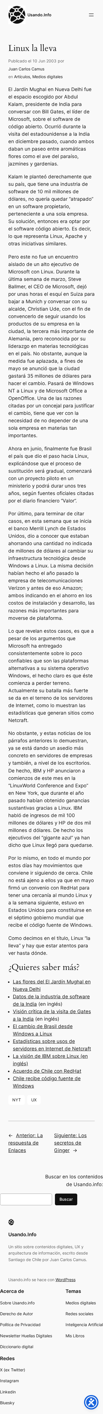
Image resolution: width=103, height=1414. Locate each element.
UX (34, 1099)
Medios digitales (47, 76)
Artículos (22, 76)
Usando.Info (39, 14)
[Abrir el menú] (91, 14)
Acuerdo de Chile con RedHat (47, 1071)
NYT (16, 1099)
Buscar (66, 1199)
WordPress (66, 1279)
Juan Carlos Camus (26, 68)
